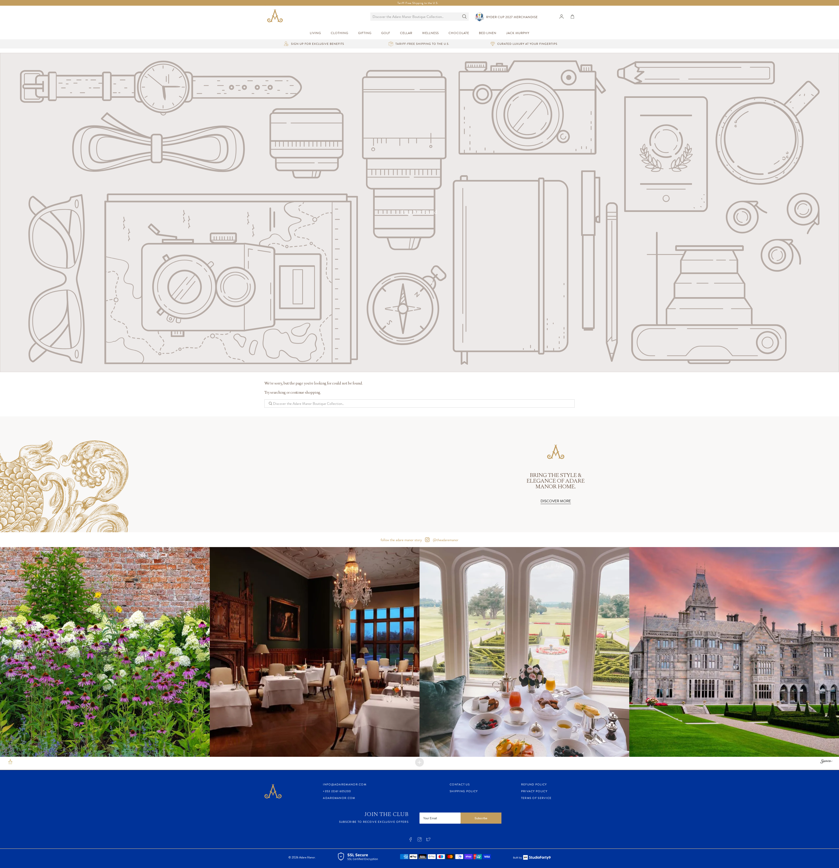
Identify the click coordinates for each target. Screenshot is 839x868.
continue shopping (305, 393)
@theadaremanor (445, 539)
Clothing (339, 33)
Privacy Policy (534, 791)
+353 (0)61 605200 (337, 791)
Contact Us (460, 784)
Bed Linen (487, 33)
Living (315, 33)
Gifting (364, 33)
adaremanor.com (339, 798)
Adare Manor (307, 857)
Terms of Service (536, 798)
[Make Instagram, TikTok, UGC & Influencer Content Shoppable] (826, 762)
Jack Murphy (517, 33)
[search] (415, 16)
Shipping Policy (464, 791)
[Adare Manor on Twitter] (428, 841)
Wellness (430, 33)
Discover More (556, 501)
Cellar (406, 33)
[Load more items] (419, 762)
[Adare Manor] (276, 16)
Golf (385, 33)
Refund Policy (534, 784)
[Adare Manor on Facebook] (410, 841)
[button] (105, 652)
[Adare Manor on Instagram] (419, 841)
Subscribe (481, 818)
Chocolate (459, 33)
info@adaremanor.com (344, 784)
